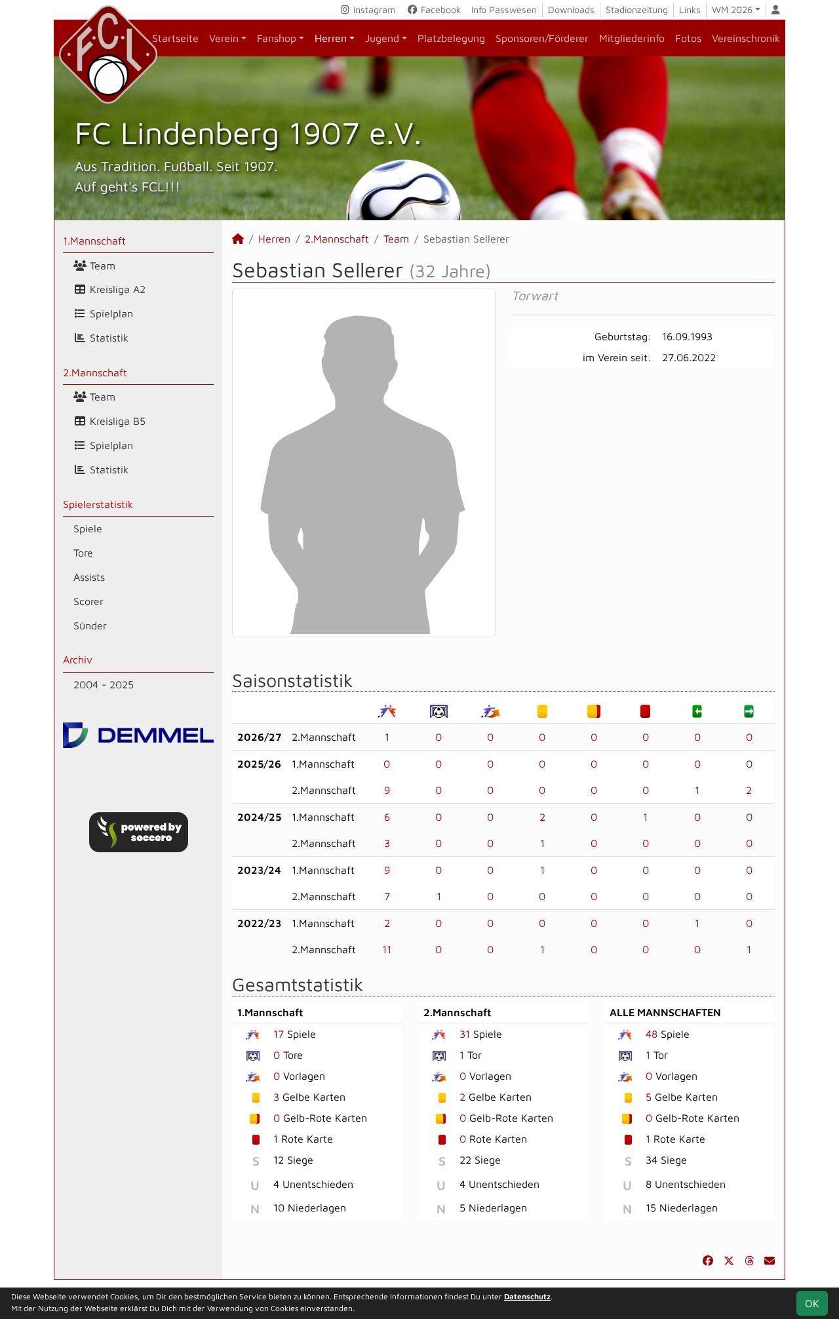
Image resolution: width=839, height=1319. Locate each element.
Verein (224, 38)
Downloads (571, 9)
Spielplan (110, 313)
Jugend (382, 38)
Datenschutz (527, 1296)
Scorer (88, 601)
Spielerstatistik (98, 504)
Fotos (688, 38)
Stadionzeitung (637, 9)
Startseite (175, 38)
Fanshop (276, 38)
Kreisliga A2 (116, 289)
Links (690, 9)
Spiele (87, 528)
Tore (83, 553)
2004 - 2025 (103, 684)
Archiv (77, 659)
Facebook (439, 9)
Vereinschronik (746, 38)
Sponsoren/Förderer (542, 38)
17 (278, 1034)
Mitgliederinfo (632, 38)
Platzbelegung (451, 38)
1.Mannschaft (94, 240)
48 (651, 1034)
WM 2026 (732, 9)
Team (101, 265)
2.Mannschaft (95, 372)
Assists (89, 577)
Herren (331, 38)
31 (464, 1034)
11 (386, 949)
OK (812, 1303)
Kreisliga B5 (116, 421)
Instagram (373, 9)
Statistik (107, 338)
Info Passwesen (504, 9)
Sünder (90, 625)
